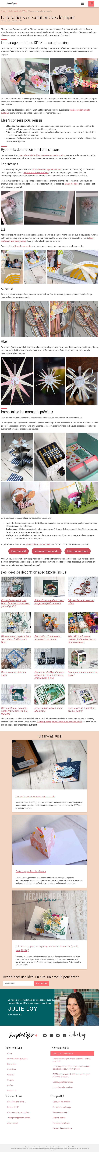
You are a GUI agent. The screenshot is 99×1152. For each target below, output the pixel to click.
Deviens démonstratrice (62, 1128)
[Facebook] (45, 1035)
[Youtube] (58, 1035)
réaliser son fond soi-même (36, 172)
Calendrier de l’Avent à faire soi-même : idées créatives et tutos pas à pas (49, 675)
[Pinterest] (64, 1035)
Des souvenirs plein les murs (13, 673)
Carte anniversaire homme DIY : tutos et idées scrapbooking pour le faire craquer (71, 1067)
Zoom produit (12, 1123)
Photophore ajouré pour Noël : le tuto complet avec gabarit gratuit (15, 603)
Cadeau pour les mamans (63, 1082)
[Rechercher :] (18, 983)
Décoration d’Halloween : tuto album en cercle (47, 638)
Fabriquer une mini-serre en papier (82, 673)
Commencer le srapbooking (18, 1112)
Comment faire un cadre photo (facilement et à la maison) (14, 711)
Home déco (11, 1064)
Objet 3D (10, 1074)
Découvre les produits (61, 1102)
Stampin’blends (72, 184)
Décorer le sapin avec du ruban (81, 602)
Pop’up (10, 1085)
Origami (10, 1080)
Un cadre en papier (23, 246)
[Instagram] (51, 1035)
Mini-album (11, 1069)
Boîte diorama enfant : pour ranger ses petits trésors (49, 602)
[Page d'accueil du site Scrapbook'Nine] (11, 3)
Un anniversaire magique (63, 1087)
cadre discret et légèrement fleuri (47, 169)
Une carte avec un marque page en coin (35, 796)
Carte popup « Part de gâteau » (31, 871)
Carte (9, 1053)
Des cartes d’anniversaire (63, 1053)
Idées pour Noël (18, 551)
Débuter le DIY (13, 1107)
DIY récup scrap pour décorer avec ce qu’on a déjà (59, 721)
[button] (83, 4)
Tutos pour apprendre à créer (18, 1117)
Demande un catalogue (62, 1107)
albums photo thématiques (38, 544)
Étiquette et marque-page (17, 1059)
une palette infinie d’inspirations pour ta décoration (42, 155)
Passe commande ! (60, 1112)
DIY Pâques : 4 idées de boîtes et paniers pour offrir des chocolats (71, 1075)
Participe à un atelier (61, 1123)
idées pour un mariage (77, 551)
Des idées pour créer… (16, 1102)
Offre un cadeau (59, 1117)
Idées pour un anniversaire (47, 551)
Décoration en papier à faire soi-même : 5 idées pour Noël (16, 639)
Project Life (12, 1090)
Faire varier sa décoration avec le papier (81, 709)
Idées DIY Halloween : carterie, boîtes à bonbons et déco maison (81, 639)
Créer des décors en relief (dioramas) (48, 709)
